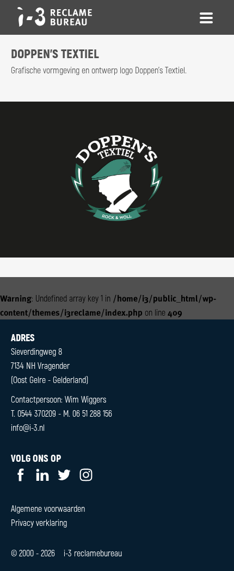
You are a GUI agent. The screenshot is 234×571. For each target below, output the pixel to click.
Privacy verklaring (39, 522)
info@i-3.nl (28, 427)
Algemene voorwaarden (48, 508)
